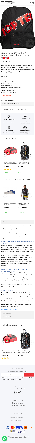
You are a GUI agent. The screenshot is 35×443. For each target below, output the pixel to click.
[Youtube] (17, 392)
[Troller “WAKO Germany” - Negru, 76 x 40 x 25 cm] (25, 151)
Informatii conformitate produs (9, 309)
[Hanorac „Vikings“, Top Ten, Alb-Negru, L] (25, 192)
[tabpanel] (17, 27)
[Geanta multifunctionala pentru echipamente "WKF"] (10, 151)
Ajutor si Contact (16, 417)
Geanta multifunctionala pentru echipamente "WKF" (10, 162)
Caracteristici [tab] (7, 313)
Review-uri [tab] (7, 317)
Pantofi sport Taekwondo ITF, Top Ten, (10, 204)
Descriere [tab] (6, 222)
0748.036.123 (18, 403)
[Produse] (2, 2)
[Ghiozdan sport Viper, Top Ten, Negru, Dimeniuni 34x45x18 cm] (17, 27)
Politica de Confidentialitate (16, 379)
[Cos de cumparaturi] (33, 3)
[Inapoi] (33, 53)
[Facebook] (15, 392)
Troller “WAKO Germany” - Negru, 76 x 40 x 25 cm (24, 162)
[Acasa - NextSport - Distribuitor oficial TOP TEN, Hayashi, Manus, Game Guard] (11, 2)
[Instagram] (20, 392)
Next (33, 30)
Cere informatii (21, 109)
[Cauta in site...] (30, 3)
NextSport (17, 413)
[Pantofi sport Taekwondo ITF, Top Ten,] (10, 192)
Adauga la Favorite (8, 109)
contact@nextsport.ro (18, 406)
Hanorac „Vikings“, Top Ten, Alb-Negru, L (23, 204)
